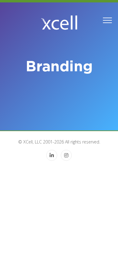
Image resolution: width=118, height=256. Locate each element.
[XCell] (59, 22)
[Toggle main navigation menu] (107, 19)
